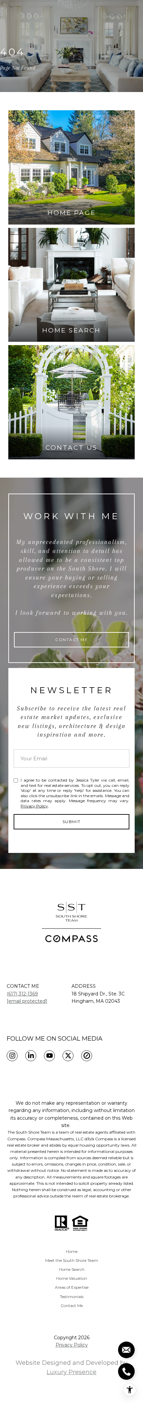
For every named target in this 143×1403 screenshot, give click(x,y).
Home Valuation (71, 1278)
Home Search (71, 1269)
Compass (36, 1138)
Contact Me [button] (71, 639)
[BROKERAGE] (86, 1055)
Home (71, 1251)
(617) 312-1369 (22, 994)
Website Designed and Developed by (71, 1367)
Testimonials (71, 1296)
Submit (72, 821)
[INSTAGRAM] (12, 1055)
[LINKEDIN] (30, 1055)
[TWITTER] (68, 1055)
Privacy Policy (34, 805)
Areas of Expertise (71, 1287)
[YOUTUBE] (49, 1055)
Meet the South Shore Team (71, 1260)
